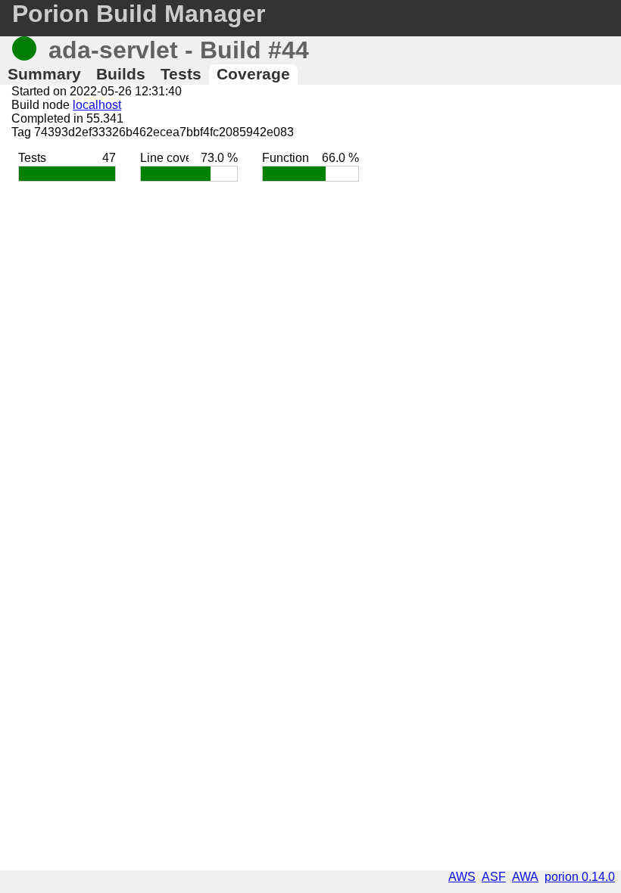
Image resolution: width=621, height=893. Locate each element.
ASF (494, 876)
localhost (97, 104)
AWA (525, 876)
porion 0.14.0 (580, 876)
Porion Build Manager (138, 13)
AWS (462, 876)
